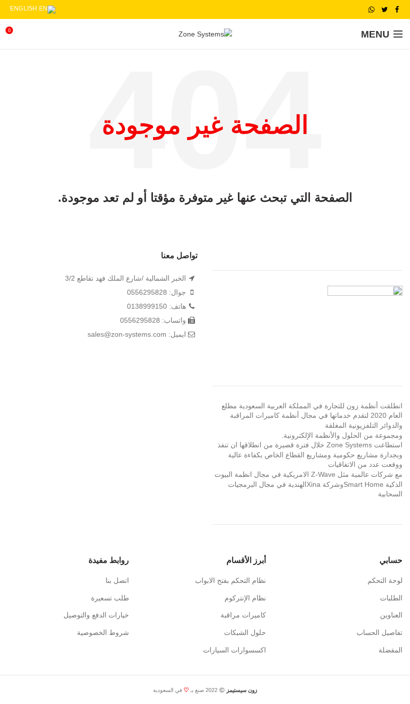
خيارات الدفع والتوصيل (96, 615)
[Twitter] (385, 9)
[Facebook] (397, 9)
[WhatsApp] (371, 9)
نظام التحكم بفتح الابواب (230, 580)
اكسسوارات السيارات (234, 650)
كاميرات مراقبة (243, 615)
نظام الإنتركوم (245, 598)
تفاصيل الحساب (379, 632)
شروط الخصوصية (103, 632)
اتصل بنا (117, 580)
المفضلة (390, 650)
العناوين (391, 615)
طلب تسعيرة (110, 598)
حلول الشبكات (245, 632)
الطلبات (391, 598)
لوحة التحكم (385, 580)
